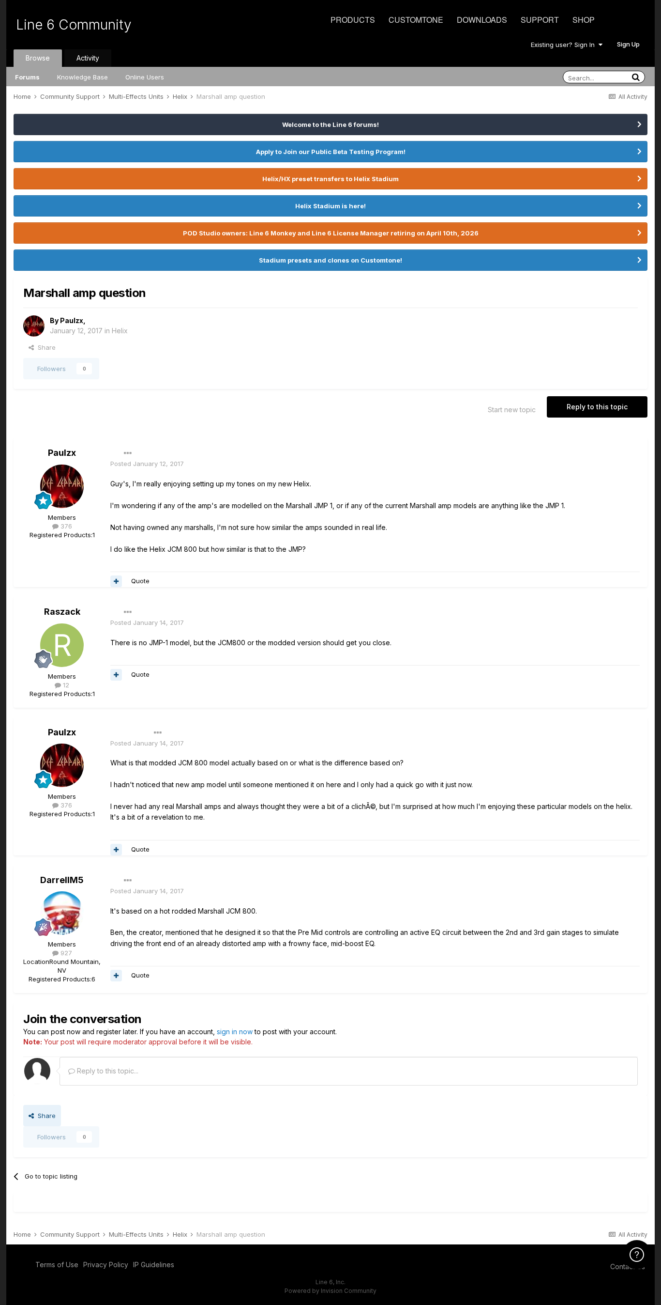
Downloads (482, 19)
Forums (27, 77)
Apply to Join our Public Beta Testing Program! (331, 151)
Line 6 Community (74, 24)
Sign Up (628, 44)
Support (540, 19)
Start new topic (512, 409)
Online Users (144, 77)
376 (65, 526)
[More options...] (127, 453)
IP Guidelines (153, 1264)
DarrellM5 (62, 880)
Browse (38, 58)
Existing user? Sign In (565, 44)
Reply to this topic (597, 407)
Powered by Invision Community (330, 1290)
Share (45, 347)
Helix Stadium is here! (330, 206)
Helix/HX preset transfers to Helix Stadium (330, 179)
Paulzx (71, 320)
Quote (140, 581)
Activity (87, 58)
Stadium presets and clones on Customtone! (330, 260)
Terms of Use (56, 1264)
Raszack (62, 611)
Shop (583, 19)
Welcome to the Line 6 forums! (330, 124)
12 (65, 685)
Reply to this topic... (106, 1071)
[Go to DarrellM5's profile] (62, 913)
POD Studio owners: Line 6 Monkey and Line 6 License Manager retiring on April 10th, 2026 (331, 233)
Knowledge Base (82, 77)
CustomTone (416, 19)
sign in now (235, 1031)
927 (65, 953)
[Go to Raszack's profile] (62, 645)
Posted (147, 463)
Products (352, 19)
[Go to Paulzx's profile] (34, 326)
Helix (120, 330)
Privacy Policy (105, 1264)
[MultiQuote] (116, 581)
